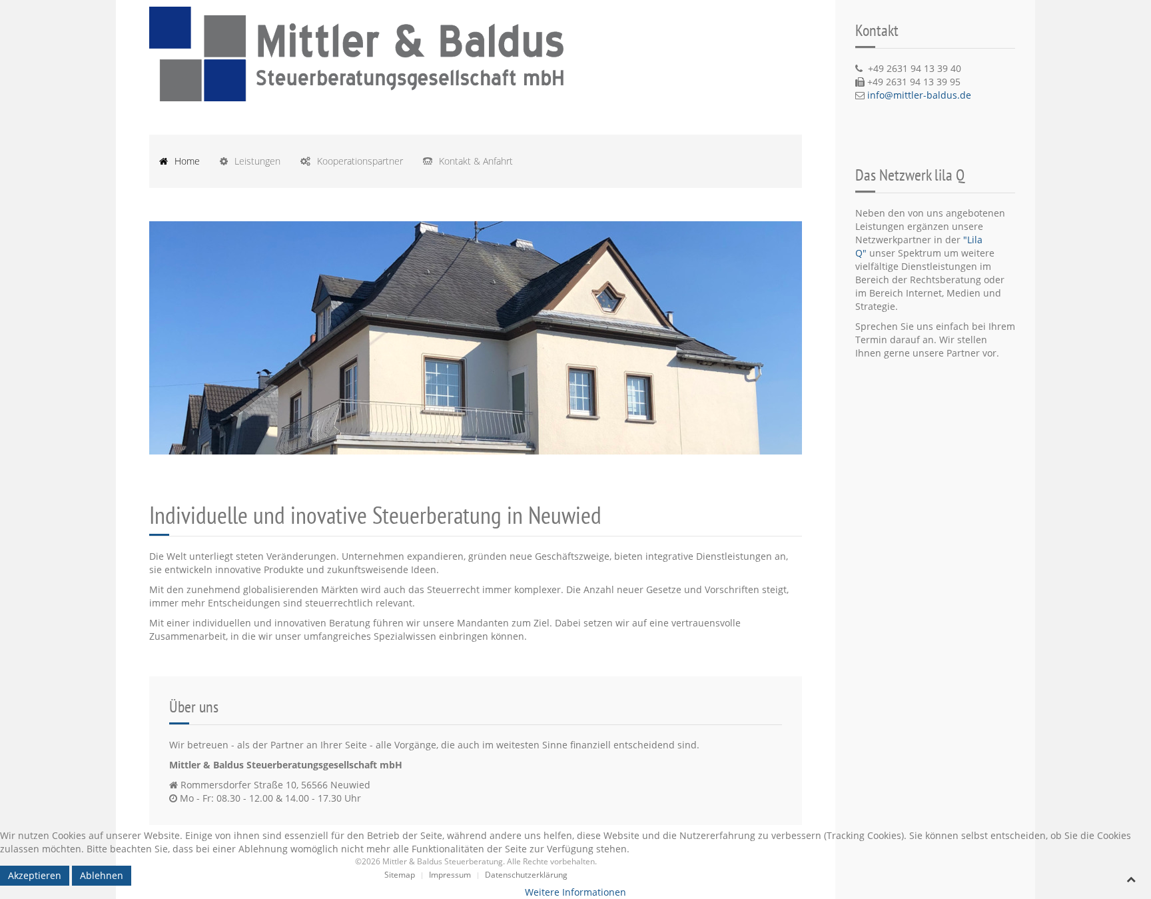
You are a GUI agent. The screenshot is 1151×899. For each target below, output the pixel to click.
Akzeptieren (34, 875)
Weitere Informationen (575, 892)
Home (186, 161)
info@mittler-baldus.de (919, 95)
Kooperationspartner (358, 161)
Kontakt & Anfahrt (474, 161)
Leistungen (256, 161)
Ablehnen (101, 875)
